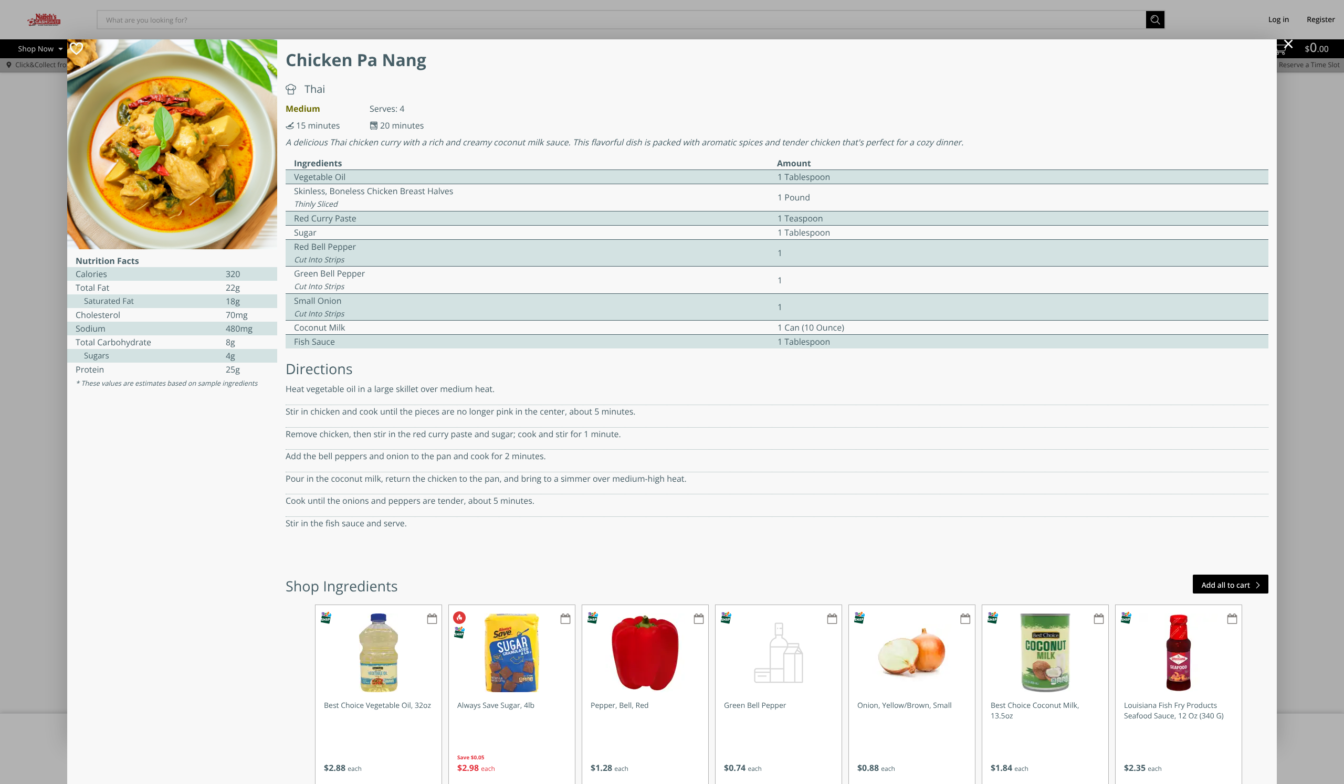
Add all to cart (1226, 585)
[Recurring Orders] (432, 619)
